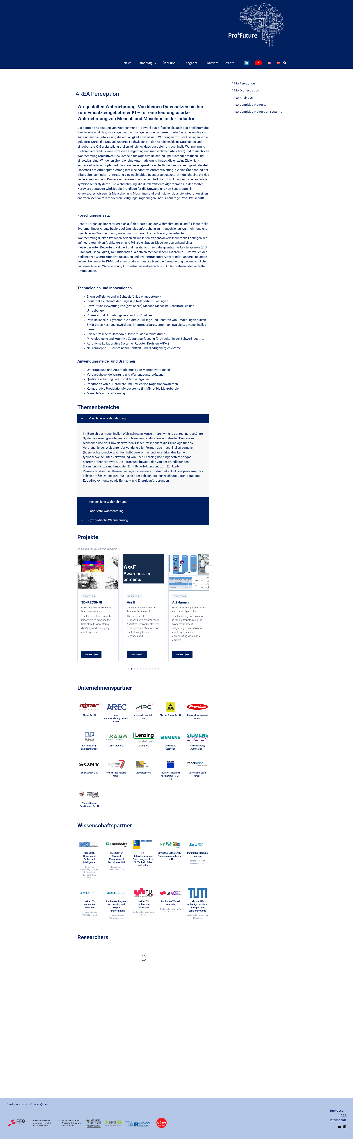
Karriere (212, 63)
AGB (344, 1115)
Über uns (169, 63)
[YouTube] (339, 1127)
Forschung (145, 63)
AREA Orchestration (245, 90)
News (127, 63)
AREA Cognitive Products (249, 104)
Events (229, 63)
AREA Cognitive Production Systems (257, 111)
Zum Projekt (91, 654)
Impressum (338, 1110)
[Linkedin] (345, 1127)
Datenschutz (338, 1120)
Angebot (191, 63)
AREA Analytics (242, 97)
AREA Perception (243, 83)
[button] (285, 63)
